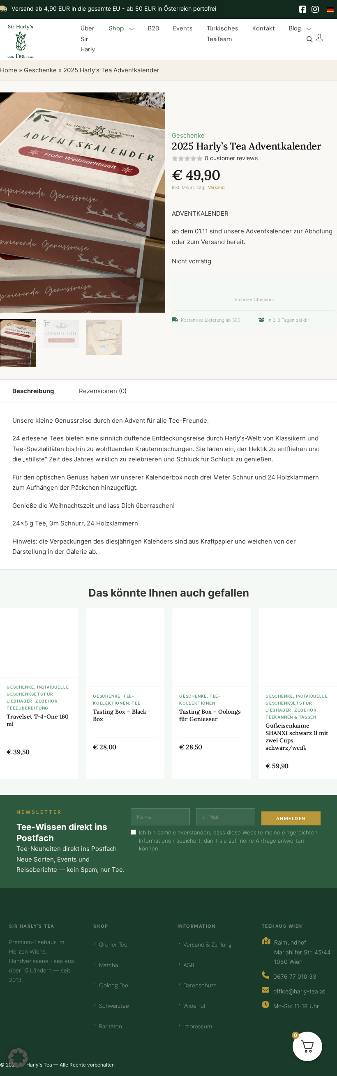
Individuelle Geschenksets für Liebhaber (38, 693)
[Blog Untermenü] (309, 29)
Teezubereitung (27, 707)
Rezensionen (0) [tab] (103, 391)
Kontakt (263, 28)
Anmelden (291, 818)
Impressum (197, 1026)
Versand (216, 187)
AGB (188, 965)
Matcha (108, 965)
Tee (136, 702)
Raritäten (110, 1026)
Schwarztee (114, 1005)
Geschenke (40, 70)
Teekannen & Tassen (290, 716)
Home (8, 70)
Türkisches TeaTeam (222, 33)
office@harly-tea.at (299, 991)
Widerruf (194, 1005)
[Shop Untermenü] (132, 29)
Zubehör (46, 700)
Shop (116, 28)
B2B (153, 28)
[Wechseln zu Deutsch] (330, 9)
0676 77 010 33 (294, 976)
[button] (154, 103)
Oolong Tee (113, 985)
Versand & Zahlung (207, 944)
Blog (295, 28)
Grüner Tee (113, 944)
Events (183, 28)
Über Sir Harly (88, 38)
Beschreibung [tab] (33, 391)
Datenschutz (199, 985)
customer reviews (231, 158)
